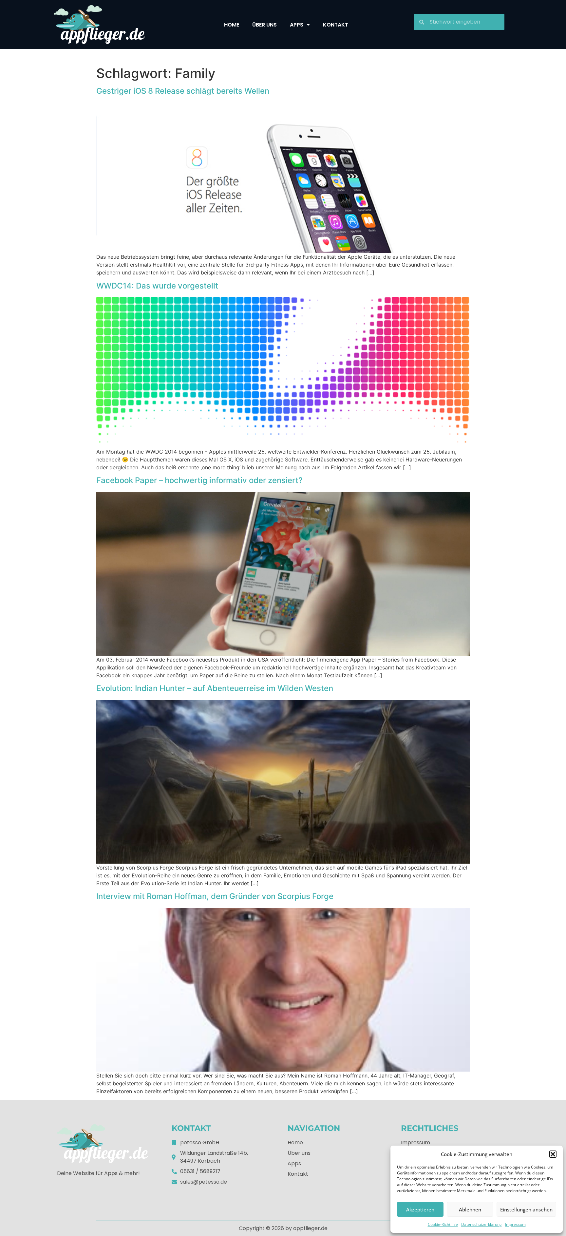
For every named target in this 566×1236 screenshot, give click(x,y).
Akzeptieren (420, 1209)
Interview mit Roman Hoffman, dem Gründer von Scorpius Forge (214, 896)
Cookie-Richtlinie (443, 1224)
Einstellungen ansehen (526, 1209)
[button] (553, 1154)
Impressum (515, 1224)
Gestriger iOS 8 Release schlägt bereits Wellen (182, 91)
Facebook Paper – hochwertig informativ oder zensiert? (199, 480)
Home (231, 24)
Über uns (264, 24)
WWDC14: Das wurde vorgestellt (157, 285)
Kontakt (335, 24)
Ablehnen (470, 1209)
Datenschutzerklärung (481, 1224)
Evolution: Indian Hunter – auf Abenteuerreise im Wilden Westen (214, 688)
